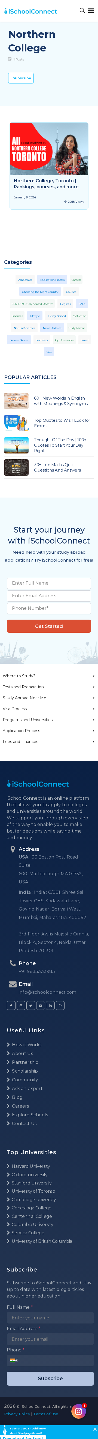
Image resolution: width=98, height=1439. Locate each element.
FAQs (82, 304)
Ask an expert (27, 1088)
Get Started (49, 626)
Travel (84, 340)
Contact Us (23, 1123)
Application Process (21, 730)
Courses (71, 292)
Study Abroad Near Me (24, 697)
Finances (17, 316)
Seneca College (27, 1232)
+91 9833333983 (37, 971)
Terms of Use (45, 1414)
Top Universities (64, 340)
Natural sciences (24, 328)
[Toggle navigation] (90, 10)
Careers (76, 280)
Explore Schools (29, 1114)
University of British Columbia (41, 1241)
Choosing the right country (40, 292)
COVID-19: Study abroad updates (32, 304)
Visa (49, 352)
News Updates (52, 328)
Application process (52, 280)
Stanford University (31, 1183)
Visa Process (15, 708)
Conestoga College (31, 1207)
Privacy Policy (17, 1414)
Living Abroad (57, 316)
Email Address (23, 1328)
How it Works (26, 1044)
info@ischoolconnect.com (47, 992)
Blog (17, 1097)
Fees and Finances (20, 741)
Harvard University (30, 1166)
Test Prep (42, 340)
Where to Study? (19, 676)
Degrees (65, 304)
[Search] (82, 11)
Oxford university (29, 1174)
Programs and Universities (28, 719)
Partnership (24, 1062)
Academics (25, 280)
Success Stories (19, 340)
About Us (22, 1053)
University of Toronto (33, 1191)
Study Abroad (76, 328)
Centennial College (31, 1216)
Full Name (20, 1307)
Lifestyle (35, 316)
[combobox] (14, 1360)
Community (24, 1079)
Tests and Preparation (23, 686)
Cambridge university (33, 1199)
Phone (15, 1350)
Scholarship (24, 1071)
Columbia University (32, 1224)
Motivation (79, 316)
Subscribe (22, 78)
